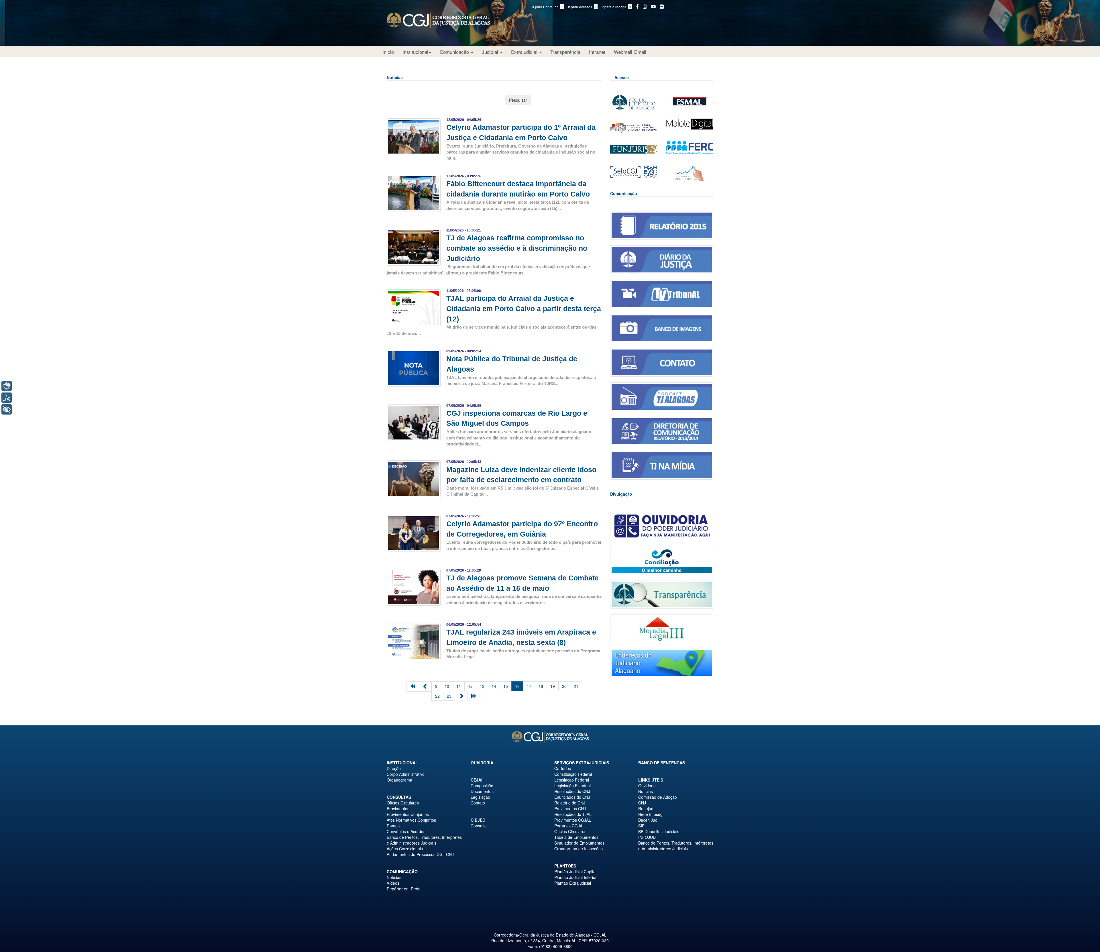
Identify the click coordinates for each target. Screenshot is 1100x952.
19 (552, 686)
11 (458, 686)
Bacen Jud (647, 820)
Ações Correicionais (405, 848)
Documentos (482, 791)
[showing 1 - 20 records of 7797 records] (412, 686)
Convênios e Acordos (406, 831)
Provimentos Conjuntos (408, 814)
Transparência (565, 51)
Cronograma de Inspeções (578, 848)
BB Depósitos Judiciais (658, 831)
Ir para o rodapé (616, 6)
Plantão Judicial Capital (575, 871)
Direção (394, 768)
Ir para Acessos (582, 6)
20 (564, 686)
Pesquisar (518, 100)
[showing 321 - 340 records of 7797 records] (461, 696)
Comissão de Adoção (657, 797)
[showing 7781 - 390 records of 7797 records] (473, 696)
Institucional (415, 51)
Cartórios (562, 768)
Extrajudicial (525, 51)
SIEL (642, 826)
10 (447, 686)
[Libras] (6, 386)
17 (529, 686)
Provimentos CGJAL (572, 820)
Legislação (480, 797)
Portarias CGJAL (569, 826)
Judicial (491, 51)
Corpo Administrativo (406, 774)
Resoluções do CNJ (572, 791)
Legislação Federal (571, 780)
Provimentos (398, 808)
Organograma (399, 780)
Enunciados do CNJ (572, 797)
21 (576, 686)
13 (482, 686)
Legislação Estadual (572, 785)
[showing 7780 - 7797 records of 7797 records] (425, 686)
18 (541, 686)
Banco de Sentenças (661, 762)
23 (449, 696)
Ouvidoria (482, 762)
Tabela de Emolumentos (576, 837)
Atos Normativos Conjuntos (411, 820)
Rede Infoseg (650, 814)
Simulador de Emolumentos (579, 843)
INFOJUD (647, 837)
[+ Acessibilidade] (6, 409)
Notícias (394, 877)
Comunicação (455, 51)
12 (470, 686)
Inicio (388, 51)
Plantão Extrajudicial (572, 883)
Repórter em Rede (404, 889)
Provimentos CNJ (570, 808)
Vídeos (393, 883)
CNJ (642, 803)
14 (494, 686)
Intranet (597, 51)
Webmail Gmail (630, 51)
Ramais (393, 826)
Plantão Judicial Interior (575, 877)
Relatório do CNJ (569, 803)
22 (437, 696)
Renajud (645, 808)
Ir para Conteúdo (547, 6)
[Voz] (6, 397)
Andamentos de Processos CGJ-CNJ (420, 854)
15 (505, 686)
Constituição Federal (573, 774)
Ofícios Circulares (403, 803)
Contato (478, 803)
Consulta (479, 826)
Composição (482, 785)
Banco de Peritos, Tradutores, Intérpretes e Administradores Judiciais (424, 840)
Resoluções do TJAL (573, 814)
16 (517, 686)
